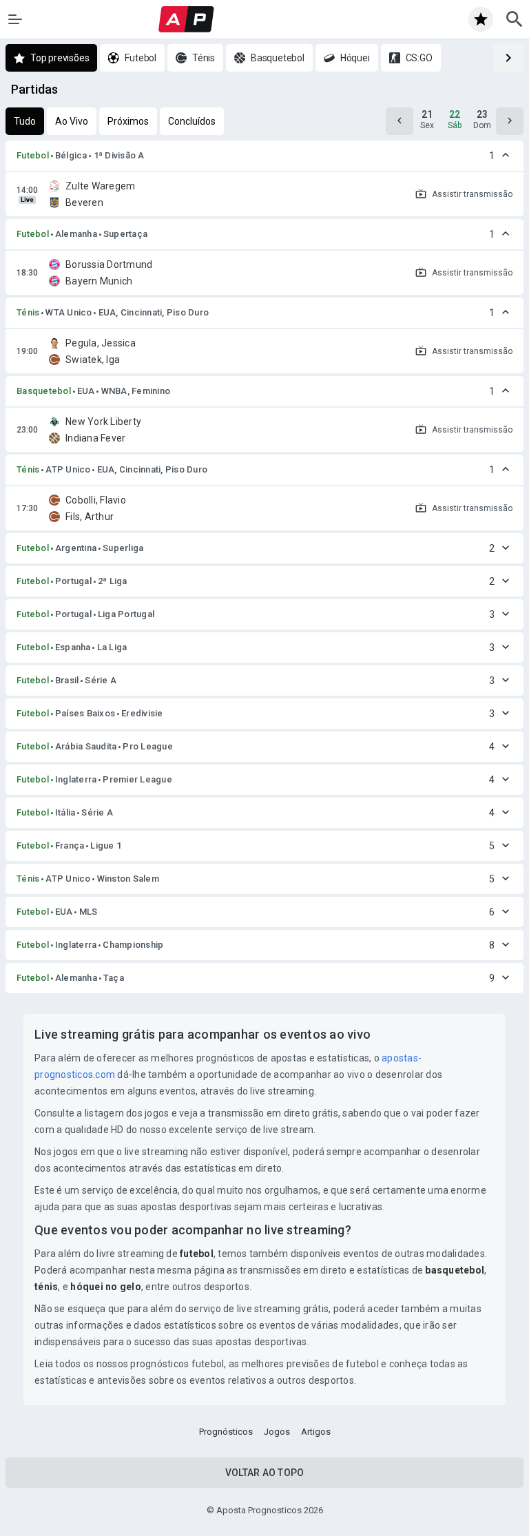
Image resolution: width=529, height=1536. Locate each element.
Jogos (277, 1431)
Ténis (28, 312)
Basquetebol (44, 391)
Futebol (33, 155)
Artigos (316, 1431)
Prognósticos (226, 1431)
